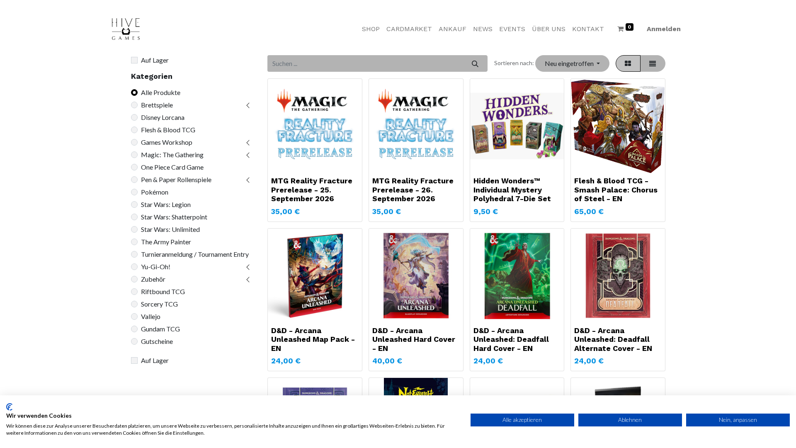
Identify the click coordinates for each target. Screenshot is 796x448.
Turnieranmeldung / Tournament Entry (195, 254)
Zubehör (153, 279)
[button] (572, 63)
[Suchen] (475, 63)
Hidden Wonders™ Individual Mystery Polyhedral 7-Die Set (512, 189)
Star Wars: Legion (166, 204)
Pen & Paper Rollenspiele (176, 179)
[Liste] (652, 63)
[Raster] (628, 63)
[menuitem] (371, 29)
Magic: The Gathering (172, 154)
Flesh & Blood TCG (168, 130)
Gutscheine (157, 341)
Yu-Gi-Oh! (155, 266)
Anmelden (664, 29)
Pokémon (154, 192)
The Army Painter (166, 242)
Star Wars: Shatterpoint (174, 217)
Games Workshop (166, 142)
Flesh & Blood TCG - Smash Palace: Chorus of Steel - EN (616, 189)
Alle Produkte (160, 92)
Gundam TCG (160, 329)
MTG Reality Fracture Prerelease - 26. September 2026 (413, 189)
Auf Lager (155, 60)
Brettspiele (157, 105)
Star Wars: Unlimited (170, 229)
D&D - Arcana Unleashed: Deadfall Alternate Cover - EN (613, 339)
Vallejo (150, 316)
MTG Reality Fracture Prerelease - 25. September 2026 (311, 189)
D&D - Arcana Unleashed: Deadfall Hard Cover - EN (511, 339)
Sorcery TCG (159, 304)
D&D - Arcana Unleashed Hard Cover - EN (413, 339)
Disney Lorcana (162, 117)
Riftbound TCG (163, 291)
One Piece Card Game (172, 167)
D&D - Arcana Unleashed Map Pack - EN (313, 339)
